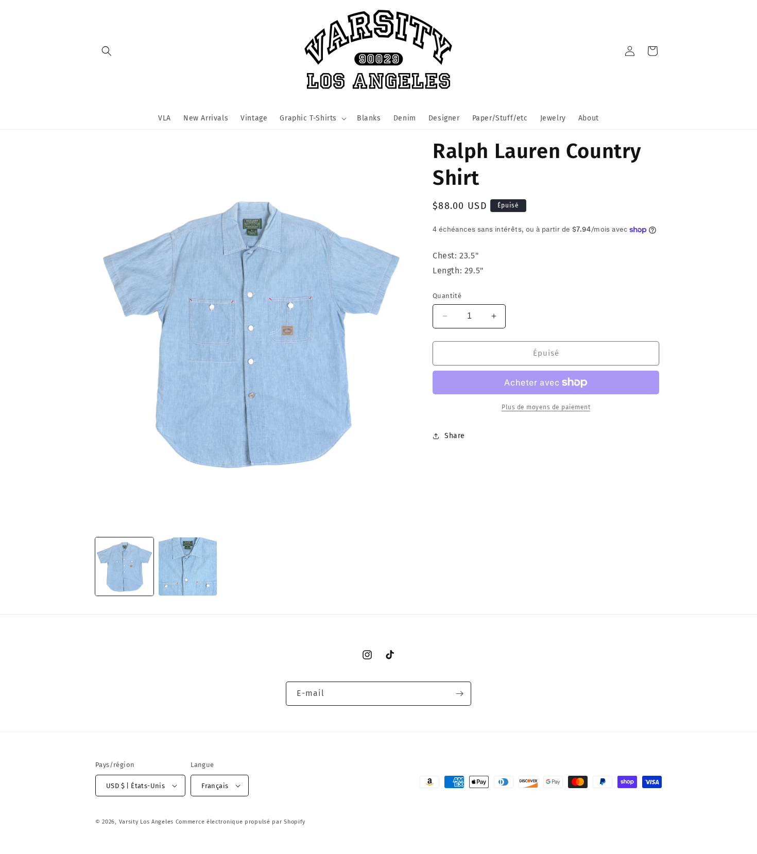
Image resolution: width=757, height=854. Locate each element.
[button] (106, 51)
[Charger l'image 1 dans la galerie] (124, 566)
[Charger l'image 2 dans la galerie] (188, 566)
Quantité (447, 296)
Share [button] (454, 435)
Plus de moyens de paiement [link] (546, 407)
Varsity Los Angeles (146, 821)
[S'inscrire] (459, 694)
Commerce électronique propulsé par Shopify (240, 821)
